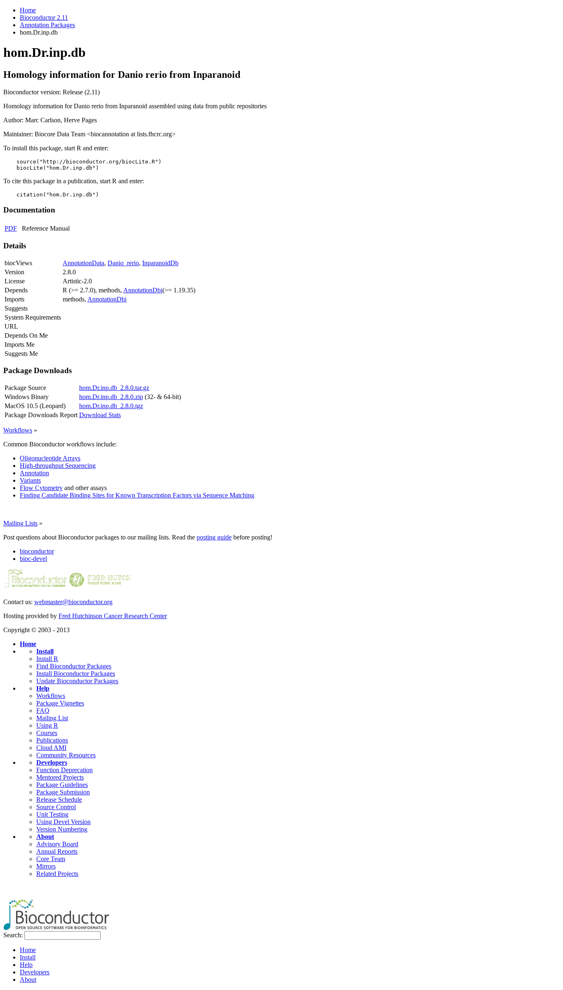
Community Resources (66, 755)
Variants (30, 480)
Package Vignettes (60, 703)
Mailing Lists (20, 523)
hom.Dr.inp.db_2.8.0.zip (111, 396)
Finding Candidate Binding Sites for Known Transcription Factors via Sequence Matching (137, 495)
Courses (46, 732)
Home (28, 10)
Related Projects (57, 873)
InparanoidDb (160, 262)
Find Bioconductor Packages (73, 666)
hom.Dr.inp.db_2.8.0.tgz (111, 405)
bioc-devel (33, 558)
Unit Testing (52, 814)
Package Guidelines (62, 784)
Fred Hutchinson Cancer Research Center (113, 615)
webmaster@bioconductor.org (73, 601)
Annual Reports (56, 851)
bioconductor (37, 551)
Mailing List (52, 717)
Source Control (56, 806)
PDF (11, 228)
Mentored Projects (60, 777)
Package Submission (63, 792)
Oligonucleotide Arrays (50, 458)
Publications (52, 740)
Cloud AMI (51, 747)
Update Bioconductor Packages (77, 680)
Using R (47, 725)
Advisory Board (57, 844)
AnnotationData (83, 262)
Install (45, 651)
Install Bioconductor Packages (75, 673)
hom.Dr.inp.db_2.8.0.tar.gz (114, 387)
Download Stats (100, 414)
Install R (47, 658)
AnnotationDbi (142, 290)
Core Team (50, 858)
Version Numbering (61, 829)
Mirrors (46, 866)
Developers (51, 762)
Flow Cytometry (41, 487)
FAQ (42, 710)
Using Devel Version (63, 821)
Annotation (34, 472)
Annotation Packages (47, 24)
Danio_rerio (123, 262)
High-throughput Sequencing (58, 465)
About (45, 836)
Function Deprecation (64, 769)
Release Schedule (59, 799)
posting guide (214, 537)
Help (42, 688)
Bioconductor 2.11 (44, 17)
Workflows (17, 430)
